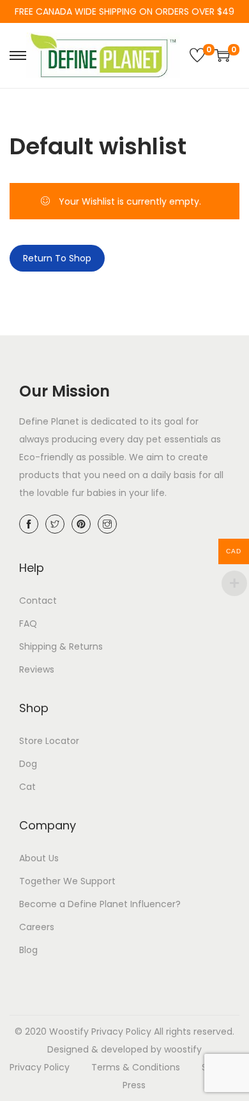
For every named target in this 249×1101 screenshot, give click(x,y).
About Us (39, 858)
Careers (36, 927)
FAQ (28, 623)
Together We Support (67, 881)
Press (134, 1085)
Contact (38, 600)
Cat (27, 786)
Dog (28, 763)
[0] (197, 55)
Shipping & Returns (61, 646)
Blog (28, 950)
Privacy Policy (121, 1031)
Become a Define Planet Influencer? (100, 904)
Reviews (36, 669)
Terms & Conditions (135, 1067)
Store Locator (49, 740)
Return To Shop (57, 258)
